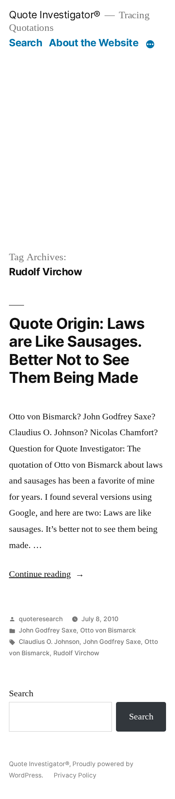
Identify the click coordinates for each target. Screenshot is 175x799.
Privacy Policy (75, 775)
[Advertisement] (87, 140)
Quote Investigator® (55, 15)
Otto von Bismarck (108, 630)
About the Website (94, 43)
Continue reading (46, 574)
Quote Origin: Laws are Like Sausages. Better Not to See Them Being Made (77, 350)
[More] (150, 44)
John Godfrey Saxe (48, 630)
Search (25, 43)
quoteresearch (41, 619)
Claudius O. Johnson (49, 642)
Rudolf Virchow (76, 653)
